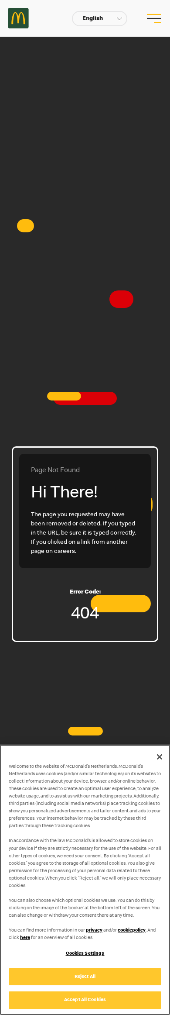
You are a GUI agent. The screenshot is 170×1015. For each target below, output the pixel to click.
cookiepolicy (132, 930)
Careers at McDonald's (18, 18)
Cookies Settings (85, 953)
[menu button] (153, 18)
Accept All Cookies (85, 1000)
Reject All (85, 976)
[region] (85, 880)
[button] (99, 18)
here (25, 938)
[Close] (159, 756)
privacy (94, 930)
